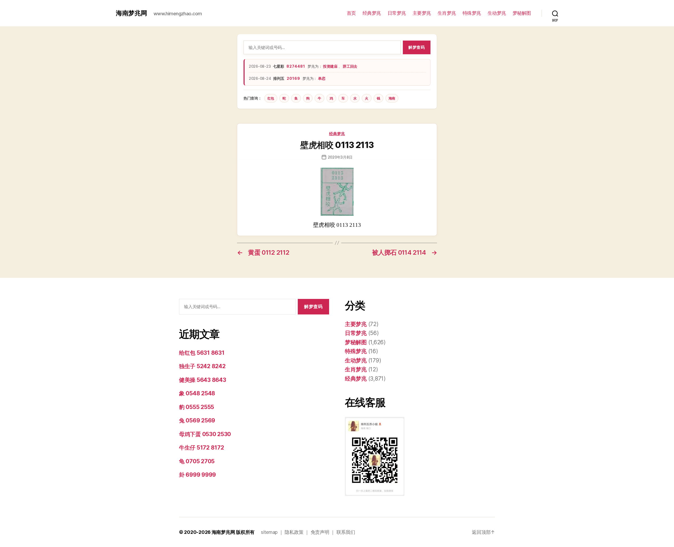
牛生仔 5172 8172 (201, 447)
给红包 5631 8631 (202, 352)
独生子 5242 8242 (202, 366)
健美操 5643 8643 (202, 380)
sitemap (269, 532)
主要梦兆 (422, 13)
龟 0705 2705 (197, 461)
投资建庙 (330, 66)
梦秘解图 (522, 13)
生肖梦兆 (447, 13)
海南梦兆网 (131, 13)
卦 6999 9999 (197, 474)
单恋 (321, 78)
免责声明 (320, 532)
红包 (270, 98)
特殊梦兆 (472, 13)
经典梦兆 (372, 13)
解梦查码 (416, 47)
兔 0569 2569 (197, 420)
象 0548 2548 (197, 393)
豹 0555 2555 (196, 407)
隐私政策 (294, 532)
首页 (351, 13)
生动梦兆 (497, 13)
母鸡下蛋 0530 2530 (205, 434)
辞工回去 (350, 66)
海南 (392, 98)
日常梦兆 (397, 13)
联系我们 (345, 532)
